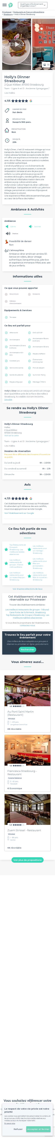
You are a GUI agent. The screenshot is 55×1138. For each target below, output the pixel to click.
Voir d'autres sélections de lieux (28, 589)
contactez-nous (27, 625)
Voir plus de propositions (27, 860)
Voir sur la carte (11, 435)
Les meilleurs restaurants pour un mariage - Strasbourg (40, 549)
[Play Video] (16, 44)
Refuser (18, 1129)
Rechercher (27, 649)
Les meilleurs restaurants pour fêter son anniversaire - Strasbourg (40, 563)
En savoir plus (9, 1123)
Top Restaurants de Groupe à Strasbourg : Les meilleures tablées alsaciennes (18, 549)
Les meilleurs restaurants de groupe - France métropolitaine (16, 563)
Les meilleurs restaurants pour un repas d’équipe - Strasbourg (18, 576)
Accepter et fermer (38, 1129)
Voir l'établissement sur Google (19, 513)
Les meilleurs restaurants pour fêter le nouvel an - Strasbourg (40, 576)
